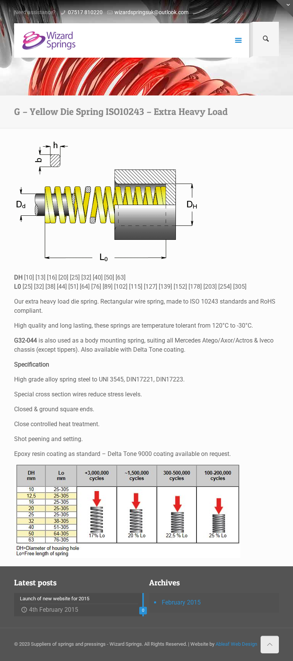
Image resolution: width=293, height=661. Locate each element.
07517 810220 (85, 12)
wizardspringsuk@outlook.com (151, 12)
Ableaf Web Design (236, 644)
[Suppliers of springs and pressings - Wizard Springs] (49, 40)
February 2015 (181, 602)
